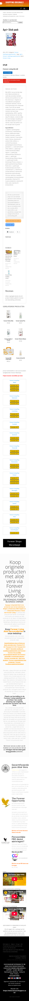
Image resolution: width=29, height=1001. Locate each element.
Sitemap (9, 959)
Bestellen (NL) (14, 385)
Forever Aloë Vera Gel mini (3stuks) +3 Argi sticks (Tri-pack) (8, 258)
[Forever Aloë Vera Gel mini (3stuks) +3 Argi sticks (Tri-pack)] (8, 252)
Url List (24, 959)
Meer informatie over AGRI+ (13, 220)
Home (4, 12)
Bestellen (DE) (14, 438)
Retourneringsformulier (14, 985)
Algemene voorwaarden (14, 956)
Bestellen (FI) (14, 478)
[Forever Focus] (17, 252)
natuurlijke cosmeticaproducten (14, 656)
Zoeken (20, 22)
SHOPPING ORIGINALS (15, 2)
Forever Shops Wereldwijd (14, 543)
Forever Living (6, 58)
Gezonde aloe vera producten (14, 12)
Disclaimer (24, 958)
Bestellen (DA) (14, 465)
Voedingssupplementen (13, 56)
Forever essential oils (11, 658)
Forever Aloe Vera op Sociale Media (10, 951)
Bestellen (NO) (14, 493)
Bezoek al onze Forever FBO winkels (16, 949)
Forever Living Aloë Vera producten (14, 630)
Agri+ (21, 54)
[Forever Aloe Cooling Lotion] (8, 272)
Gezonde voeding (7, 14)
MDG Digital (5, 949)
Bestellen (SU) (14, 480)
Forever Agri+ (10, 224)
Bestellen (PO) (14, 520)
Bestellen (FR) (14, 388)
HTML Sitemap (15, 959)
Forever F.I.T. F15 (11, 647)
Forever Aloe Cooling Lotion (8, 276)
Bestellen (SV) (14, 507)
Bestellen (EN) (14, 390)
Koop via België (7, 72)
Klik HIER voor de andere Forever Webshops (12, 81)
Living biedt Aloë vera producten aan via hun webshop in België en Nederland (14, 607)
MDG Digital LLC (21, 609)
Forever (5, 56)
